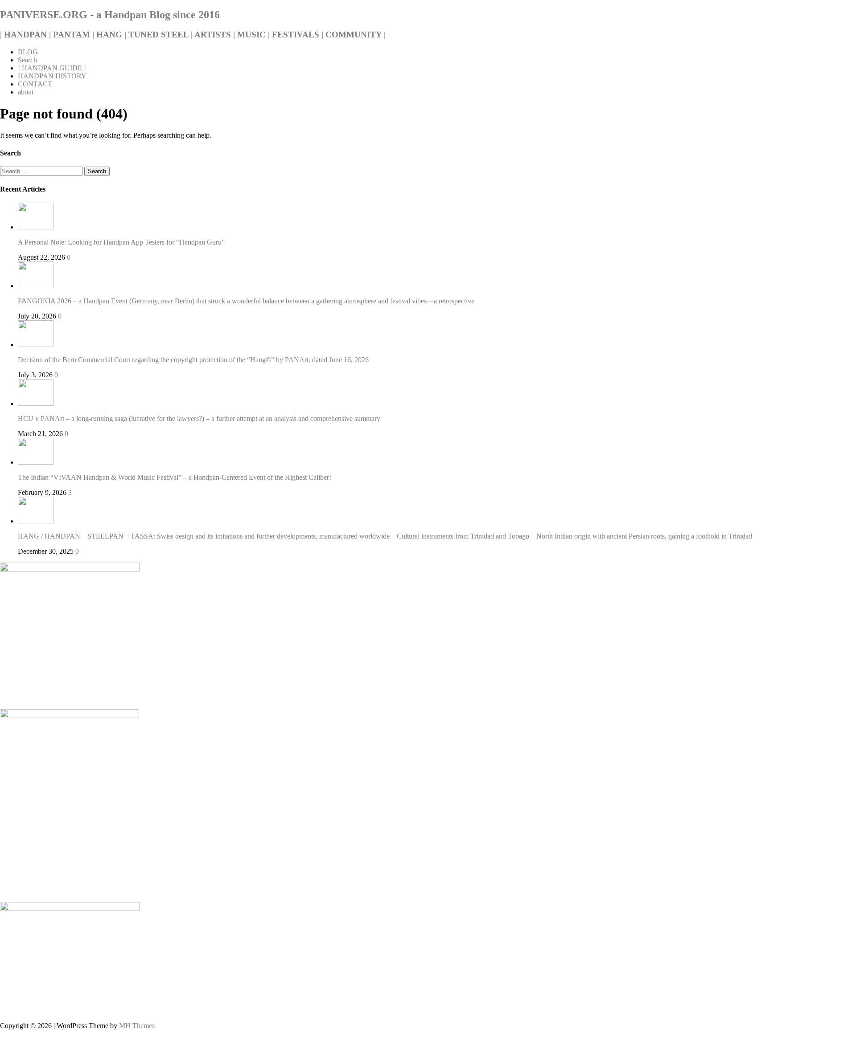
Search (27, 60)
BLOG (28, 52)
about (25, 92)
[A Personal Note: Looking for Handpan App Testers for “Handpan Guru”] (36, 227)
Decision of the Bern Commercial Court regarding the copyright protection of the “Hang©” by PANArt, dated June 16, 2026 (193, 359)
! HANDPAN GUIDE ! (52, 68)
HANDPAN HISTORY (52, 76)
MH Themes (137, 1025)
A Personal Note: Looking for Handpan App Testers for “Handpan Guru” (121, 242)
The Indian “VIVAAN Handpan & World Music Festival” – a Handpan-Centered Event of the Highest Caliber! (174, 477)
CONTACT (35, 84)
